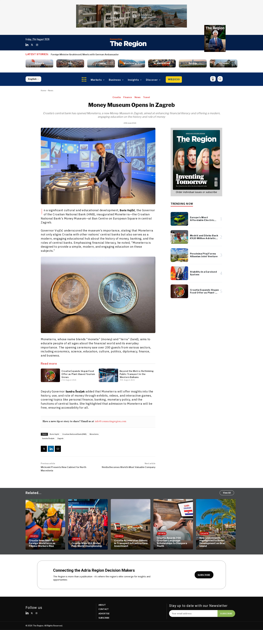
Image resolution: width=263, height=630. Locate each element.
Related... (34, 493)
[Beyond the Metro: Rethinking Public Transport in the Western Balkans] (108, 375)
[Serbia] (193, 63)
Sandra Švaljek (48, 438)
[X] (44, 449)
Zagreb (60, 438)
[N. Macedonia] (162, 63)
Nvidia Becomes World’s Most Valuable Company (128, 467)
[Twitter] (32, 45)
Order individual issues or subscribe (196, 192)
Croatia (116, 97)
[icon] (213, 78)
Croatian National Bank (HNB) (74, 434)
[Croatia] (101, 63)
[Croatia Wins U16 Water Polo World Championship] (69, 524)
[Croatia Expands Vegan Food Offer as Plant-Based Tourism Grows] (50, 375)
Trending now (182, 203)
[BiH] (70, 63)
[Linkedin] (27, 45)
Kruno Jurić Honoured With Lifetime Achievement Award (82, 54)
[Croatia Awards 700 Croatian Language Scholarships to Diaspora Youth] (155, 524)
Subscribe (226, 613)
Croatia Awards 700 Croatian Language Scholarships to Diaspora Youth (154, 541)
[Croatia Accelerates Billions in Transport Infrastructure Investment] (112, 524)
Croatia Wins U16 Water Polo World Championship (68, 544)
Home (43, 90)
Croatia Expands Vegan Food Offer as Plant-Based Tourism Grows (78, 374)
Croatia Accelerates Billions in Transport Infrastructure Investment (112, 543)
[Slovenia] (223, 63)
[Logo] (128, 42)
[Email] (58, 449)
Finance (127, 97)
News (50, 90)
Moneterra (94, 434)
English (32, 79)
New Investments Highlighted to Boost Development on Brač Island (194, 541)
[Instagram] (37, 45)
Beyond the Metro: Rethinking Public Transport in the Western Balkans (137, 374)
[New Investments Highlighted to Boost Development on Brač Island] (197, 524)
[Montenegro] (131, 63)
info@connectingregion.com (110, 421)
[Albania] (39, 63)
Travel (146, 97)
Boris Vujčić (54, 434)
